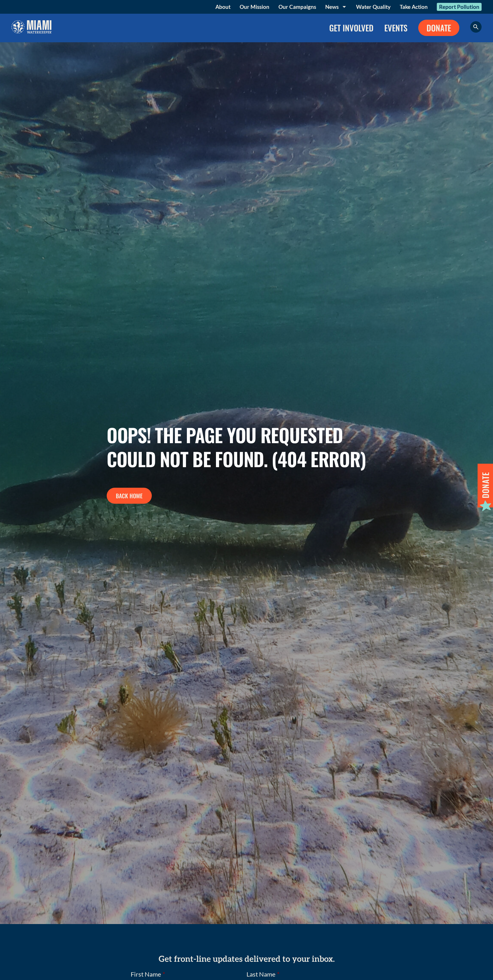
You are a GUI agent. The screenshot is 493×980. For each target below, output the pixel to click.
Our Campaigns (297, 6)
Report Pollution (459, 6)
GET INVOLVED (351, 28)
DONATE (439, 28)
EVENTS (395, 28)
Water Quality (373, 6)
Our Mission (254, 6)
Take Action (414, 6)
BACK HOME (129, 495)
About (223, 6)
